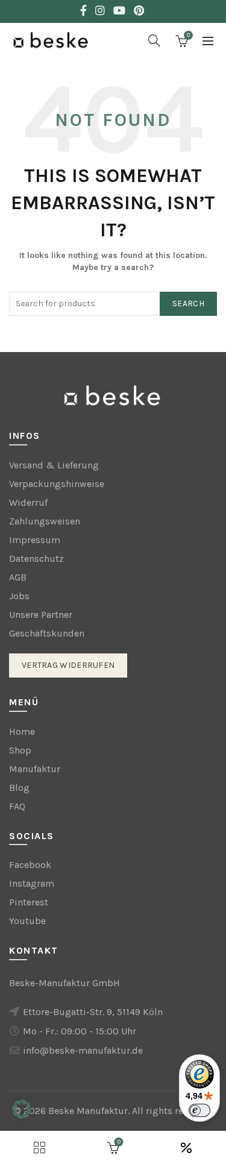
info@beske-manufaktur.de (83, 1050)
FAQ (17, 806)
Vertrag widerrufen (68, 665)
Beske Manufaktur (88, 1110)
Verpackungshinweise (56, 483)
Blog (19, 787)
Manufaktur (34, 769)
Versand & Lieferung (54, 465)
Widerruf (28, 502)
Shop (20, 750)
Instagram (31, 883)
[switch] (199, 1110)
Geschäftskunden (46, 633)
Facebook (30, 864)
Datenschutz (36, 558)
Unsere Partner (40, 614)
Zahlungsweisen (44, 521)
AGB (18, 577)
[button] (21, 1109)
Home (22, 731)
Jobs (19, 596)
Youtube (27, 920)
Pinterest (28, 902)
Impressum (34, 540)
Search (188, 303)
